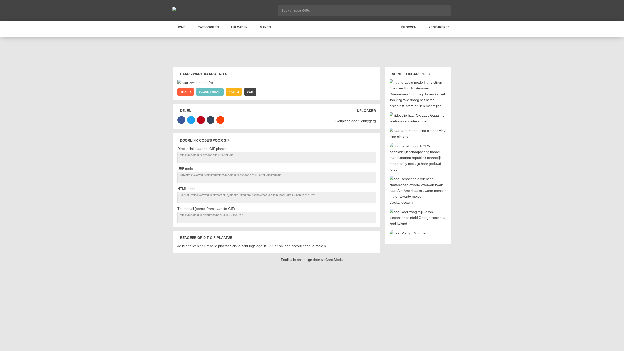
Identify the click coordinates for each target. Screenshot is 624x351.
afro (235, 92)
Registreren (439, 27)
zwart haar (211, 92)
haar (186, 92)
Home (181, 27)
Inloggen (408, 27)
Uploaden (239, 27)
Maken (265, 27)
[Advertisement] (312, 53)
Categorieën (208, 27)
